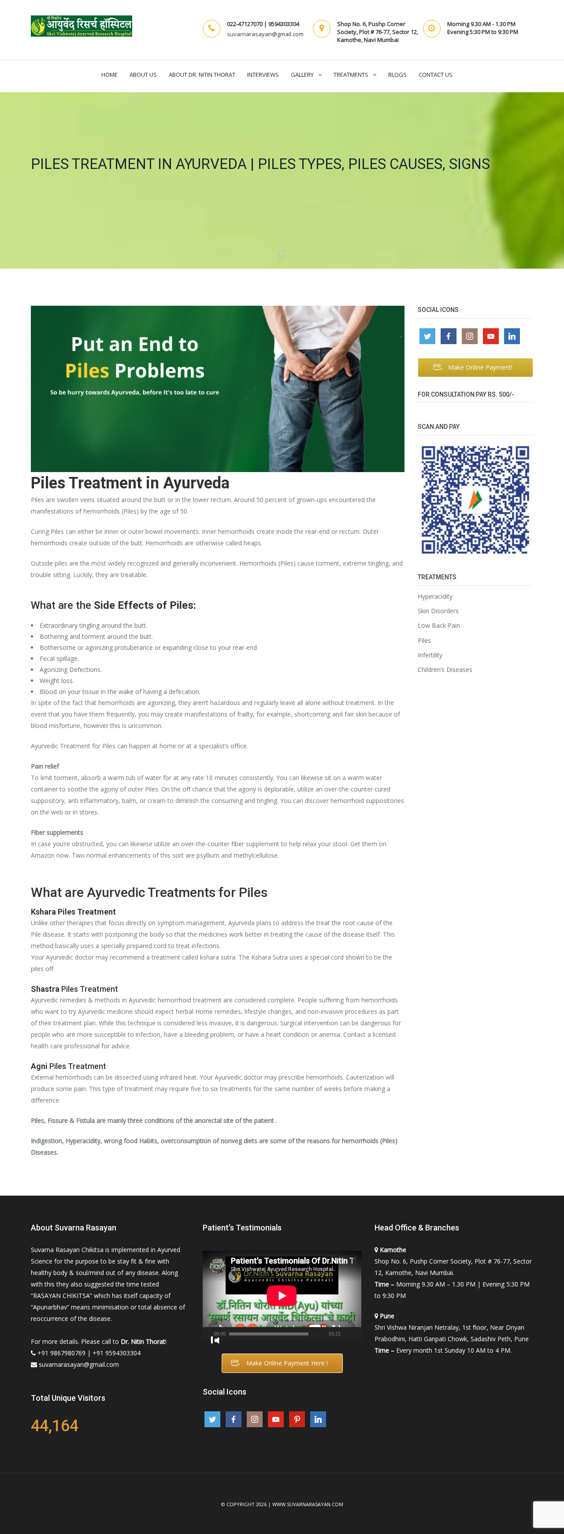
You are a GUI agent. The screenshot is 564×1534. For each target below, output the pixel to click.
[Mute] (347, 1338)
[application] (282, 1295)
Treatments (351, 75)
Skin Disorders (438, 611)
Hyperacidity (435, 596)
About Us (143, 75)
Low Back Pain (439, 626)
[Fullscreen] (215, 1340)
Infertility (430, 655)
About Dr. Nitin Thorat (202, 75)
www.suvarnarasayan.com (307, 1504)
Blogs (397, 75)
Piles (424, 641)
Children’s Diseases (445, 670)
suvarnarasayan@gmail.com (79, 1364)
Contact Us (436, 75)
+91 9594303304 (117, 1353)
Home (109, 75)
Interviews (263, 75)
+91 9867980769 (61, 1353)
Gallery (302, 75)
